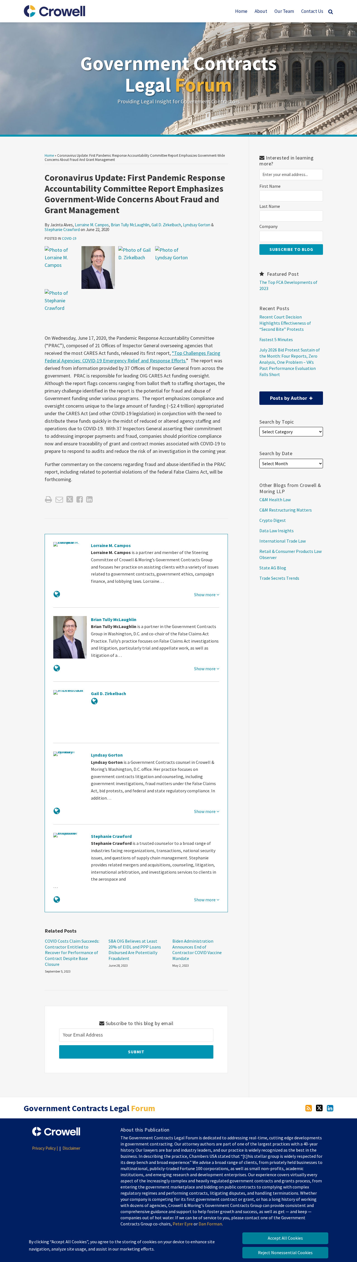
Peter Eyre (183, 1224)
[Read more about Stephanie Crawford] (57, 899)
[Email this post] (59, 499)
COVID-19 (69, 238)
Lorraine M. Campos (92, 224)
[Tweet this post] (69, 499)
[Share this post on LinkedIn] (89, 499)
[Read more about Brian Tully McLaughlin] (57, 668)
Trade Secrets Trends (279, 578)
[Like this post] (79, 499)
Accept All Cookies (285, 1238)
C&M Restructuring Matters (285, 510)
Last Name (269, 206)
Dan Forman (210, 1224)
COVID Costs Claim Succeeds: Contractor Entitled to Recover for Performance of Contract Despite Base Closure (72, 952)
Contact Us (312, 11)
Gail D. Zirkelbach (166, 224)
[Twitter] (319, 1108)
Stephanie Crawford (62, 229)
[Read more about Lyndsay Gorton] (57, 811)
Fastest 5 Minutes (276, 339)
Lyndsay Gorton (196, 224)
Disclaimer (71, 1148)
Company (268, 226)
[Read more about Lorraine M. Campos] (57, 594)
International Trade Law (282, 541)
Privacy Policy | (45, 1148)
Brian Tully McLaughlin (130, 224)
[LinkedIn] (330, 1108)
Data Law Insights (276, 530)
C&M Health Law (275, 499)
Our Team (284, 11)
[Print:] (48, 499)
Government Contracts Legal (178, 74)
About (261, 11)
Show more (205, 594)
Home (241, 11)
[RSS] (308, 1108)
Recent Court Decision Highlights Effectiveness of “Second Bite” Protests (285, 323)
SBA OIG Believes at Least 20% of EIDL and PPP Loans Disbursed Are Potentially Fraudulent (134, 949)
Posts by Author (283, 396)
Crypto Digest (272, 520)
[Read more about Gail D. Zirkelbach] (94, 701)
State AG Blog (272, 568)
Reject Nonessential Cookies (285, 1252)
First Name (270, 186)
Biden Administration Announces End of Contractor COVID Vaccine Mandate (197, 949)
